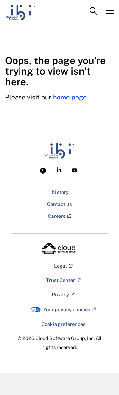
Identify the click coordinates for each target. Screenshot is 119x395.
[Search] (93, 11)
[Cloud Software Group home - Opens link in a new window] (60, 249)
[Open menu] (110, 11)
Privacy (60, 294)
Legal (60, 266)
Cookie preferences (63, 324)
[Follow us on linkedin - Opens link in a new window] (59, 169)
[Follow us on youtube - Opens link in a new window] (74, 170)
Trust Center (60, 280)
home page (70, 97)
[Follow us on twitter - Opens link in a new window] (44, 170)
